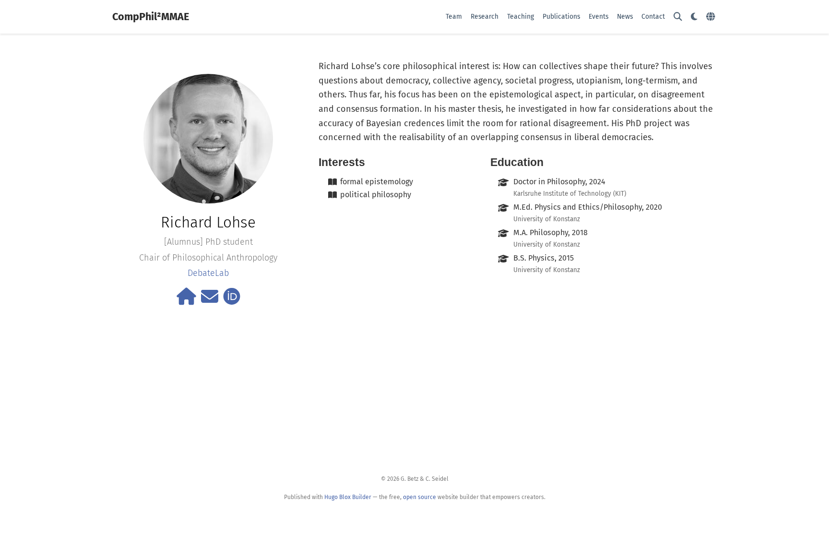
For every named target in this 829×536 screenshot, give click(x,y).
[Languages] (711, 17)
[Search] (678, 17)
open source (419, 497)
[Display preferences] (694, 17)
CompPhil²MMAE (150, 17)
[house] (186, 300)
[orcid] (231, 300)
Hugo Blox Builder (347, 497)
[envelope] (209, 300)
